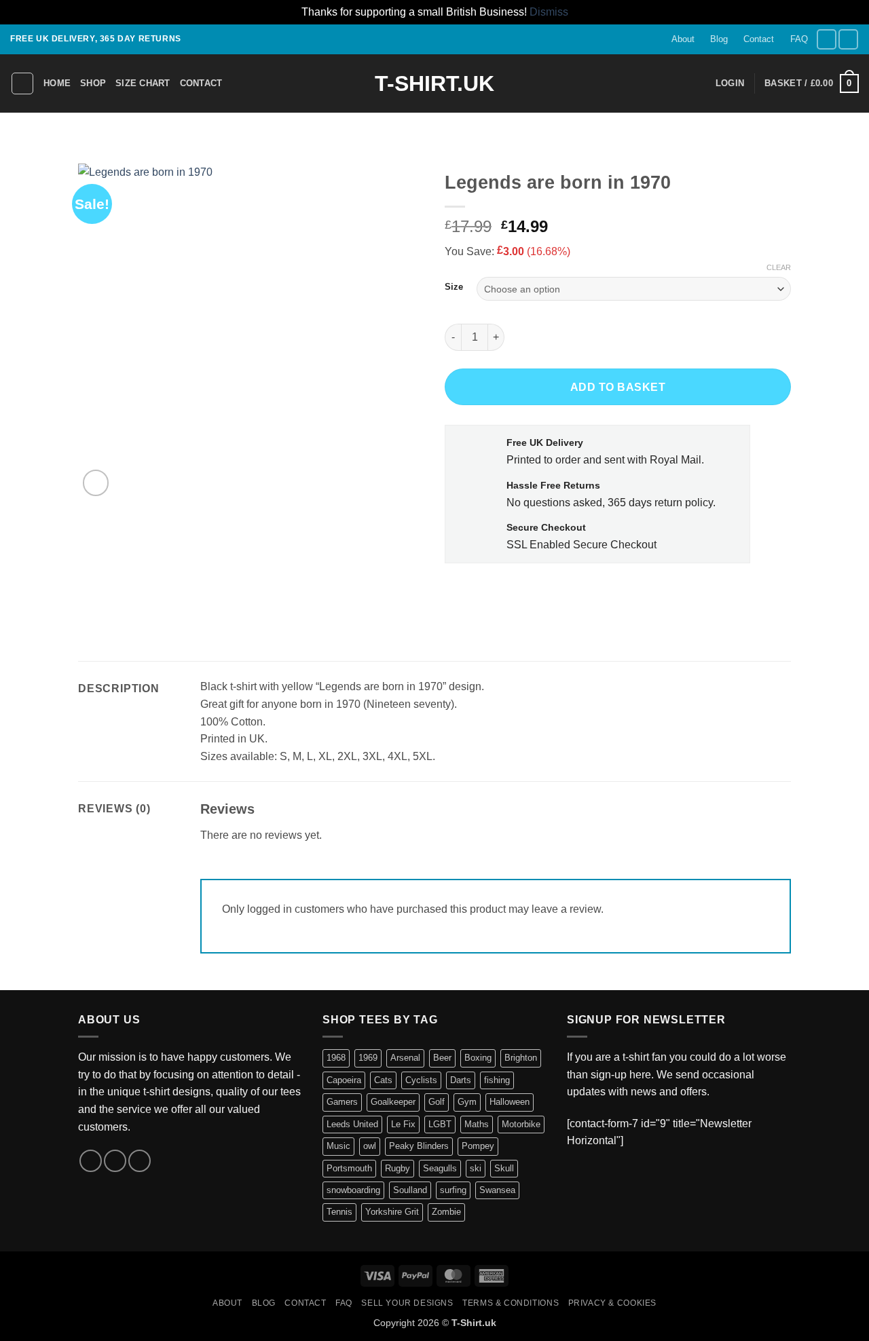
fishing (497, 1080)
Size (454, 287)
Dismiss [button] (549, 12)
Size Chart (142, 83)
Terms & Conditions (510, 1303)
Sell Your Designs (407, 1303)
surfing (453, 1190)
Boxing (478, 1058)
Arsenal (405, 1058)
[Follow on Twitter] (848, 39)
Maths (476, 1124)
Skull (504, 1168)
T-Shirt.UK (434, 83)
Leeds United (352, 1124)
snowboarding (353, 1190)
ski (475, 1168)
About (683, 39)
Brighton (520, 1058)
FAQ (799, 39)
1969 (367, 1058)
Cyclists (421, 1080)
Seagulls (440, 1168)
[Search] (22, 83)
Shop (93, 83)
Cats (383, 1080)
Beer (442, 1058)
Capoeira (344, 1080)
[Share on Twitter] (481, 593)
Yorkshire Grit (392, 1212)
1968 (336, 1058)
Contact (758, 39)
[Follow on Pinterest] (139, 1161)
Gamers (342, 1102)
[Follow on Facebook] (826, 39)
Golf (436, 1102)
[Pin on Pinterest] (530, 593)
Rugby (397, 1168)
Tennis (339, 1212)
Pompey (478, 1146)
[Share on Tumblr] (555, 593)
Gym (467, 1102)
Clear (778, 267)
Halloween (509, 1102)
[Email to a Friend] (506, 593)
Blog (719, 39)
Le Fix (403, 1124)
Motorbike (521, 1124)
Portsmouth (349, 1168)
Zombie (446, 1212)
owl (369, 1146)
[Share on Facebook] (457, 593)
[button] (730, 83)
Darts (460, 1080)
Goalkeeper (393, 1102)
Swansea (497, 1190)
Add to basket (617, 387)
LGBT (439, 1124)
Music (338, 1146)
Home (57, 83)
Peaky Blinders (419, 1146)
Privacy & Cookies (612, 1303)
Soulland (410, 1190)
